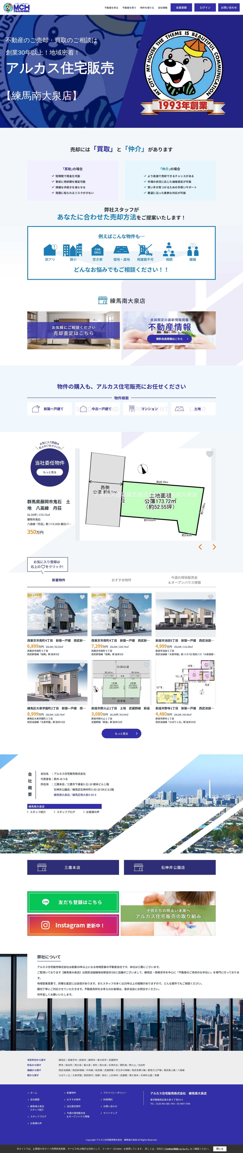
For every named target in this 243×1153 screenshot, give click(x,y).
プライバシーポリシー (114, 1092)
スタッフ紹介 (38, 812)
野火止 (133, 1065)
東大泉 (87, 1065)
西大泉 (78, 1065)
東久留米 (134, 1075)
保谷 (104, 1075)
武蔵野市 (113, 1059)
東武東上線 (170, 1070)
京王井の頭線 (123, 1070)
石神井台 (113, 1065)
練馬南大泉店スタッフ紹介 (37, 1108)
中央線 (90, 1070)
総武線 (99, 1070)
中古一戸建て (102, 408)
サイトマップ (110, 1113)
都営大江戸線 (155, 1070)
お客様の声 (92, 812)
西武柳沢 (88, 1075)
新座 (105, 722)
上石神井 (113, 1075)
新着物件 (71, 1092)
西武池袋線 (161, 654)
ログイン (205, 7)
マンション (149, 408)
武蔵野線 (96, 722)
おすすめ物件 (74, 1099)
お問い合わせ (229, 7)
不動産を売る (111, 7)
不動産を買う (129, 7)
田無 (43, 654)
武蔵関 (123, 1075)
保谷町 (69, 1065)
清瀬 (156, 1075)
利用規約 (108, 1099)
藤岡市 (91, 1059)
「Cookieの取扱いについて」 (176, 1149)
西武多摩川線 (139, 1070)
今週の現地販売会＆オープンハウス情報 (77, 1114)
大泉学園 (174, 654)
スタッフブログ (66, 812)
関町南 (123, 1065)
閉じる (219, 1148)
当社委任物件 (74, 1106)
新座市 (82, 1059)
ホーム (33, 1092)
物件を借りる (147, 7)
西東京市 (72, 1059)
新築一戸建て (54, 408)
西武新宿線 (33, 654)
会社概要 (35, 1099)
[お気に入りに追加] (209, 454)
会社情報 (162, 7)
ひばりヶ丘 (175, 722)
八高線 (181, 1070)
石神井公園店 (173, 867)
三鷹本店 (72, 867)
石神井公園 (146, 1075)
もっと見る (49, 472)
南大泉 (103, 1065)
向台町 (141, 1065)
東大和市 (102, 1059)
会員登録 (181, 7)
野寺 (61, 1065)
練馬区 (62, 1059)
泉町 (95, 1065)
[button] (200, 547)
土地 (197, 408)
